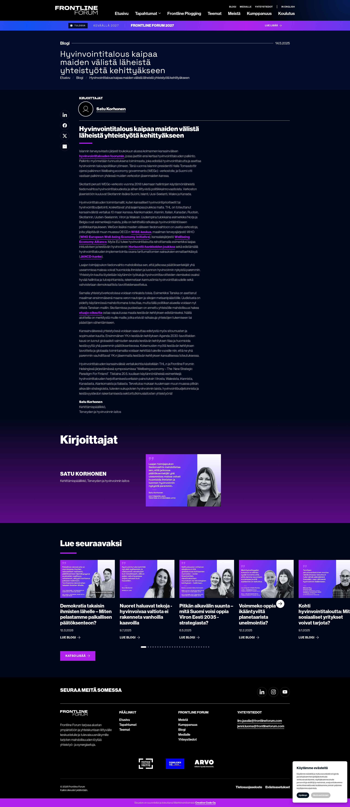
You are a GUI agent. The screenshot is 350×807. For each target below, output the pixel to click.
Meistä (183, 720)
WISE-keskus (141, 232)
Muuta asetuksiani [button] (320, 795)
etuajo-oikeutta (90, 313)
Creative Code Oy (205, 802)
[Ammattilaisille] (159, 13)
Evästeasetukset (277, 787)
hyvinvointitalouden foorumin (101, 156)
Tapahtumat (128, 724)
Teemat (124, 729)
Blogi (182, 729)
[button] (148, 13)
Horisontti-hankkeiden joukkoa (152, 247)
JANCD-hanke (91, 256)
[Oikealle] (280, 604)
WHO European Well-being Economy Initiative (115, 237)
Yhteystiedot (187, 739)
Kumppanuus (187, 724)
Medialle (184, 734)
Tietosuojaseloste (249, 787)
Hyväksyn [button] (303, 795)
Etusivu (124, 720)
